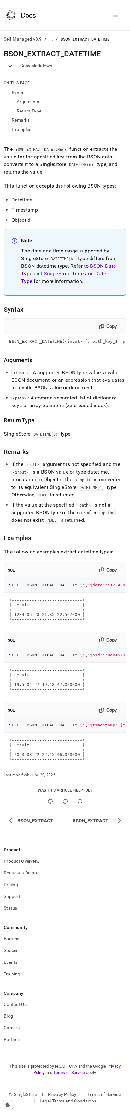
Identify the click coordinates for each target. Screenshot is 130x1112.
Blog (8, 1016)
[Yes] (50, 801)
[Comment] (80, 801)
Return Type (29, 110)
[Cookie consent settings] (8, 1104)
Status (10, 908)
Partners (12, 1039)
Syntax (19, 92)
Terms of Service (69, 1072)
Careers (12, 1027)
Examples (21, 129)
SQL (11, 570)
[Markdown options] (10, 65)
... (51, 39)
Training (12, 973)
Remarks (21, 120)
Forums (12, 938)
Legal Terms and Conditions (68, 1100)
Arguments (28, 101)
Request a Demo (20, 872)
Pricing (11, 884)
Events (11, 962)
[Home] (21, 15)
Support (12, 896)
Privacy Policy (62, 1094)
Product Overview (22, 861)
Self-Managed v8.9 (23, 39)
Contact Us (15, 1004)
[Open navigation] (116, 15)
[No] (65, 801)
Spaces (11, 950)
